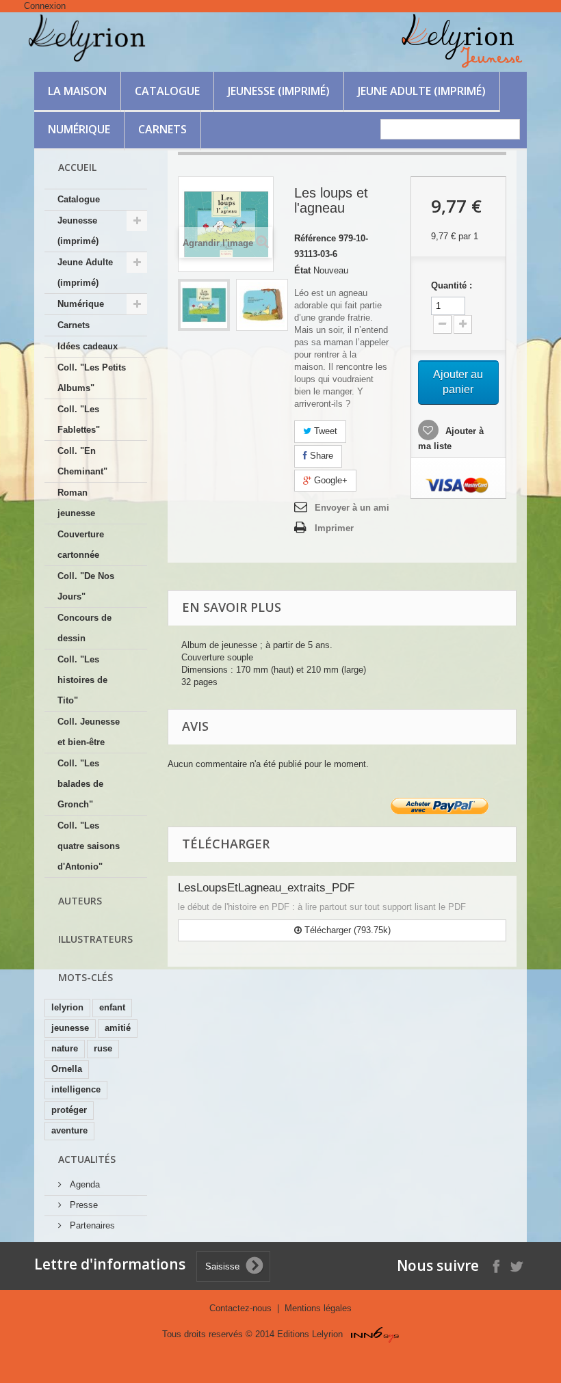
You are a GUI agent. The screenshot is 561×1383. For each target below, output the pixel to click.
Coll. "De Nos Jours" (85, 586)
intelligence (76, 1089)
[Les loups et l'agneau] (204, 305)
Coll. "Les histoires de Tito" (82, 680)
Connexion (45, 6)
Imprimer (334, 528)
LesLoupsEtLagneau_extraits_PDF (266, 887)
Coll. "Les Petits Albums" (91, 377)
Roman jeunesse (76, 502)
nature (64, 1048)
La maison (77, 90)
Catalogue (167, 90)
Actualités (87, 1159)
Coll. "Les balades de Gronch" (80, 783)
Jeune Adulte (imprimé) (422, 90)
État (302, 270)
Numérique (79, 129)
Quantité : (451, 285)
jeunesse (70, 1028)
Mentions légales (318, 1308)
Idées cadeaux (87, 346)
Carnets (162, 129)
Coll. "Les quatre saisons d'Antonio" (88, 846)
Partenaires (91, 1225)
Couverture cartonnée (80, 544)
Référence (315, 238)
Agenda (83, 1184)
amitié (118, 1028)
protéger (69, 1110)
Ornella (66, 1069)
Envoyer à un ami (352, 507)
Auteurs (80, 900)
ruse (103, 1048)
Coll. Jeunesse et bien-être (88, 731)
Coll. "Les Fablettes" (78, 419)
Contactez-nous (241, 1308)
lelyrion (67, 1007)
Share (320, 456)
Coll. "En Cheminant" (82, 461)
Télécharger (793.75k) (346, 930)
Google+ (329, 480)
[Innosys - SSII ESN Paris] (375, 1334)
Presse (82, 1205)
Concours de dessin (84, 628)
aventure (69, 1130)
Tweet (324, 431)
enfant (112, 1007)
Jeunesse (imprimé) (279, 90)
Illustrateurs (95, 938)
